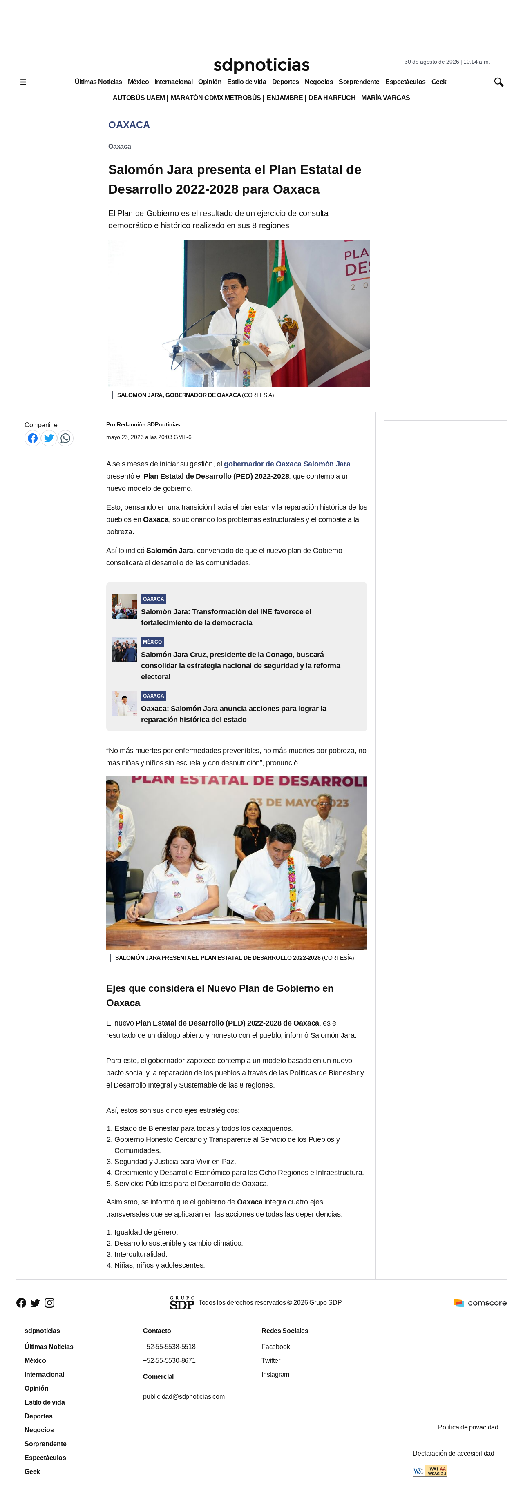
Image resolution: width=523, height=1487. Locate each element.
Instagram (275, 1374)
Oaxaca (119, 146)
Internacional (173, 81)
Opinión (209, 81)
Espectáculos (405, 81)
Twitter (271, 1360)
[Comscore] (480, 1302)
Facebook (276, 1346)
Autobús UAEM (139, 97)
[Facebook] (33, 438)
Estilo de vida (246, 81)
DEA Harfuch (331, 97)
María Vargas (385, 97)
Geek (439, 81)
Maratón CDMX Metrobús (216, 97)
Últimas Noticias (98, 81)
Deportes (285, 81)
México (138, 81)
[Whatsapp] (65, 438)
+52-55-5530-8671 (169, 1360)
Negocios (319, 81)
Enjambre (285, 97)
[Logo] (261, 66)
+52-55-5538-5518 (169, 1346)
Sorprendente (359, 81)
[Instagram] (49, 1303)
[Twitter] (49, 438)
